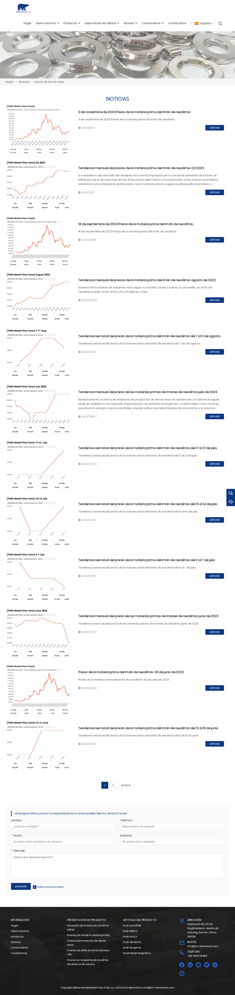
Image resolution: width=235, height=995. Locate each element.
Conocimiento (19, 947)
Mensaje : (18, 851)
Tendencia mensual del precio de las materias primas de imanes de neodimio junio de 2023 (148, 616)
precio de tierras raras (49, 82)
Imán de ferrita (132, 942)
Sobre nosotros (20, 931)
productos (17, 936)
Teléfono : (126, 820)
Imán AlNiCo (130, 931)
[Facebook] (182, 965)
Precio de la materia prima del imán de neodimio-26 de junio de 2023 (131, 672)
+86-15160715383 (197, 956)
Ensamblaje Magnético (137, 953)
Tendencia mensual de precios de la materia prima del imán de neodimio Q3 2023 (141, 168)
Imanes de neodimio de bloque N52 (88, 935)
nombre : (17, 820)
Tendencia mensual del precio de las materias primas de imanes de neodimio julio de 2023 (147, 392)
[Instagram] (182, 973)
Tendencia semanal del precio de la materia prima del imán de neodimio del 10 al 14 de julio (147, 504)
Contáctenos (19, 953)
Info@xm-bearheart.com (202, 946)
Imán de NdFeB (132, 925)
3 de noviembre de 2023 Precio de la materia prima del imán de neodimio (134, 112)
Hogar (9, 82)
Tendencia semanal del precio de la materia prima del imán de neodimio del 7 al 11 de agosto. (149, 336)
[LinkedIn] (190, 965)
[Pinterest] (215, 965)
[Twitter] (206, 965)
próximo (126, 785)
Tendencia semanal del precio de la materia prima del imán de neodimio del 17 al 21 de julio (147, 448)
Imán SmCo (130, 936)
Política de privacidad (50, 887)
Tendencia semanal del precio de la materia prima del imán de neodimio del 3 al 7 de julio (146, 560)
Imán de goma (132, 947)
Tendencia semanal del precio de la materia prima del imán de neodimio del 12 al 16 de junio (148, 728)
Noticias (24, 82)
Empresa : (126, 835)
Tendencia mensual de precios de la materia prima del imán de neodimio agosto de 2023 (147, 280)
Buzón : (17, 835)
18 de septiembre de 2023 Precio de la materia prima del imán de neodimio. (136, 224)
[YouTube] (198, 965)
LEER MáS (215, 127)
